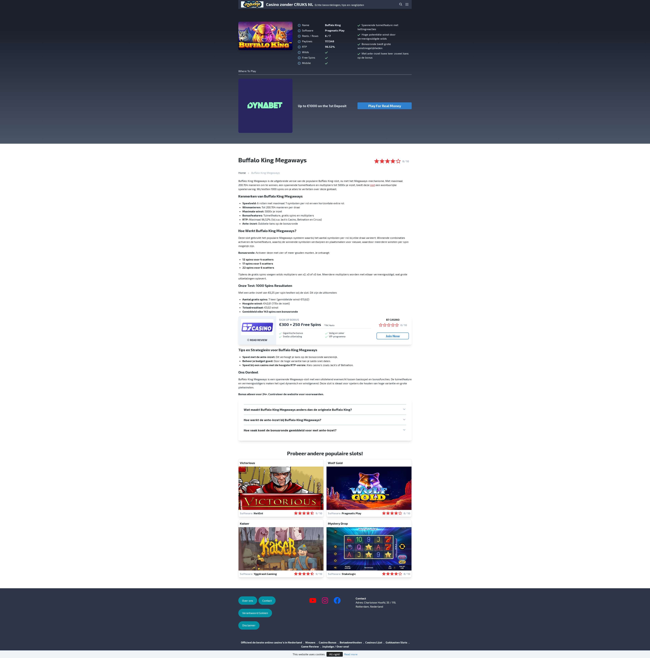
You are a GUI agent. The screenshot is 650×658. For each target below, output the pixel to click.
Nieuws (310, 642)
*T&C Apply (329, 325)
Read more (351, 654)
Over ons (247, 600)
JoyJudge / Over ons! (335, 646)
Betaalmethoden (351, 642)
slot (372, 185)
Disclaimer (248, 625)
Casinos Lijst (373, 642)
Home (242, 172)
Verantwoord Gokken (255, 613)
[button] (325, 409)
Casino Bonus (327, 642)
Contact (267, 600)
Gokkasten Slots (396, 642)
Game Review (310, 646)
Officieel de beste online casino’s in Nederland (271, 642)
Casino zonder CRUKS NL (289, 4)
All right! (334, 654)
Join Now (393, 336)
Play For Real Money (384, 106)
